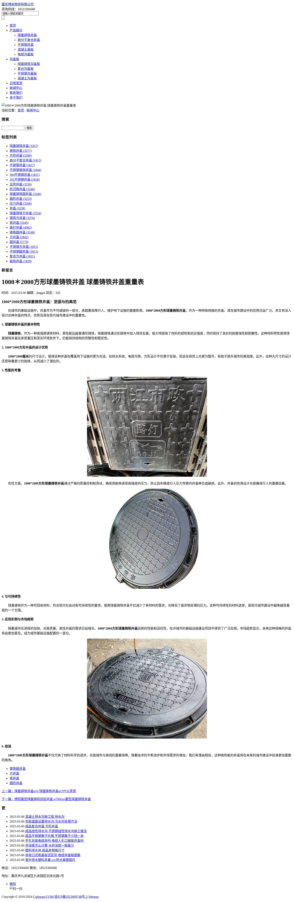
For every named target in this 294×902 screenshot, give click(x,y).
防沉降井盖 (22, 189)
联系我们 (16, 92)
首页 (13, 25)
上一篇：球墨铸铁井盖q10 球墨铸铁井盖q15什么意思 (39, 791)
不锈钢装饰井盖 (25, 170)
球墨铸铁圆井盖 (25, 194)
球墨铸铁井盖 (27, 35)
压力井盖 (21, 203)
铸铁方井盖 (22, 218)
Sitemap (93, 896)
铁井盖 (19, 222)
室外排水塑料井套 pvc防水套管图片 (50, 860)
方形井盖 (21, 155)
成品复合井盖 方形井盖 (41, 826)
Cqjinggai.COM (43, 896)
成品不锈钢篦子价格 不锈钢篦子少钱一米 (54, 836)
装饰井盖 (21, 261)
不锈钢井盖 (26, 44)
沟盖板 (14, 59)
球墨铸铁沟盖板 (29, 64)
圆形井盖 (21, 198)
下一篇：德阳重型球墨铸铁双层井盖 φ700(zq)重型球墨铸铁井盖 (46, 799)
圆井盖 (19, 242)
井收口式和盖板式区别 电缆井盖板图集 (52, 855)
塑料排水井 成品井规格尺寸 (44, 850)
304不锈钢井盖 (25, 174)
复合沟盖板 (26, 68)
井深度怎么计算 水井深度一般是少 (49, 845)
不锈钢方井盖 (24, 246)
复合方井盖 (22, 256)
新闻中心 (16, 88)
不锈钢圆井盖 (24, 251)
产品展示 (16, 30)
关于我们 (16, 97)
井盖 (17, 208)
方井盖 (19, 237)
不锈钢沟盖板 (27, 73)
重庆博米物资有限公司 (18, 4)
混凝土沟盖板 (27, 78)
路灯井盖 (21, 227)
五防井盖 (21, 184)
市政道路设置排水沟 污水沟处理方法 (51, 821)
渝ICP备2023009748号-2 (71, 896)
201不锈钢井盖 (25, 179)
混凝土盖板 (26, 49)
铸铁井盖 (21, 150)
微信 (13, 884)
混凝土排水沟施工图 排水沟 (44, 816)
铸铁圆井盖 (22, 232)
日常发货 (16, 83)
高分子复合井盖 (29, 40)
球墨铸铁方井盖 (25, 213)
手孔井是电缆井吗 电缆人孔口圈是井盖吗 (54, 840)
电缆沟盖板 (26, 54)
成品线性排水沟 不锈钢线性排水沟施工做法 (56, 831)
